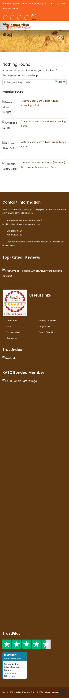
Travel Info (11, 320)
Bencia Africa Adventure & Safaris (14, 284)
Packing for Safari (47, 320)
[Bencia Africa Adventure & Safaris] (17, 25)
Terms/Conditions (47, 332)
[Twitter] (19, 17)
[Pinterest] (26, 17)
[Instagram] (12, 17)
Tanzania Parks (14, 332)
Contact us (11, 338)
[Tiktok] (33, 16)
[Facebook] (5, 17)
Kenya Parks (44, 326)
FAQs (8, 326)
